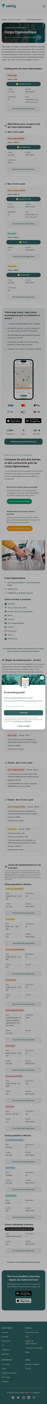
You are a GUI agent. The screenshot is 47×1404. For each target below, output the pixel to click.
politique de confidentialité (22, 721)
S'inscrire (23, 713)
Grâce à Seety (24, 726)
